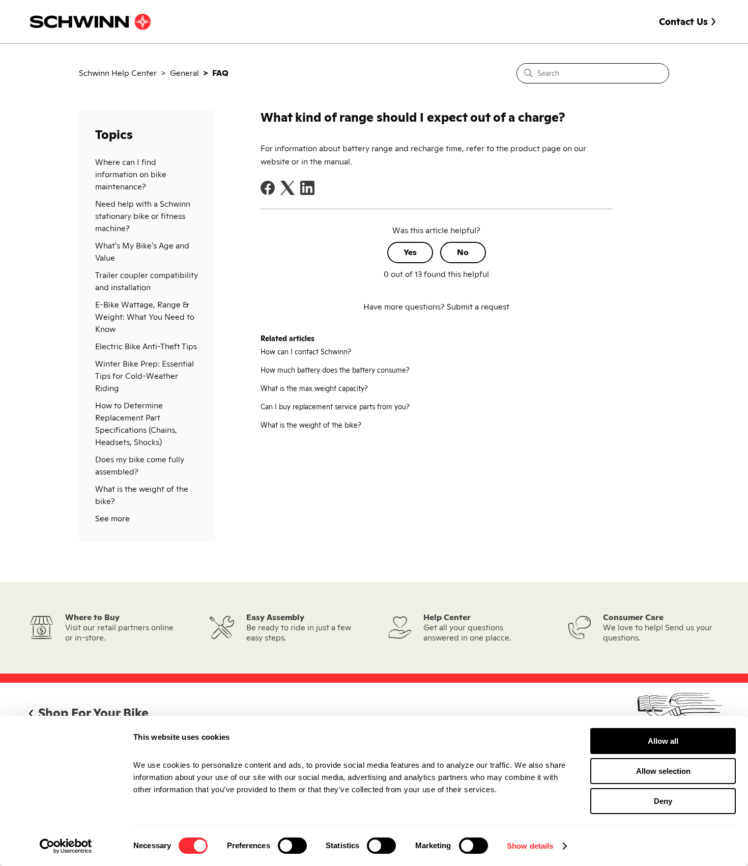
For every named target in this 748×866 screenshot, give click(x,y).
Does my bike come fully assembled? (139, 465)
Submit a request (478, 306)
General (184, 73)
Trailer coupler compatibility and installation (146, 281)
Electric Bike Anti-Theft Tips (146, 346)
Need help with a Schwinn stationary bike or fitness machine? (142, 216)
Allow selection (663, 771)
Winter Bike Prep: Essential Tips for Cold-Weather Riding (144, 376)
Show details (530, 846)
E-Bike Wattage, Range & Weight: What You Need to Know (144, 316)
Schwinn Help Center (118, 73)
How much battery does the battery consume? (335, 370)
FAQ (220, 73)
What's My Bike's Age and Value (142, 251)
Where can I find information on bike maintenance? (130, 174)
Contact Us (683, 21)
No (463, 252)
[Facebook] (268, 188)
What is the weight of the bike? (141, 495)
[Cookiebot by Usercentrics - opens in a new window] (65, 846)
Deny (663, 801)
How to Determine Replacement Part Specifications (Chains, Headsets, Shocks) (136, 424)
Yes (410, 252)
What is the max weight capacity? (314, 388)
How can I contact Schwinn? (306, 351)
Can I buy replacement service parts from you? (335, 406)
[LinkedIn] (307, 188)
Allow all (663, 741)
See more (112, 518)
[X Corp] (287, 188)
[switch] (292, 845)
